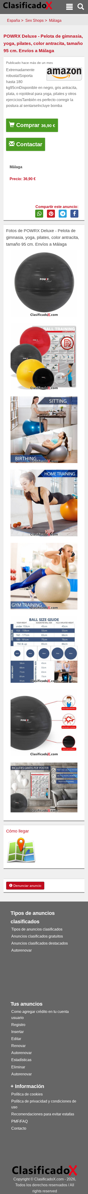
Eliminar (18, 1067)
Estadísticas (21, 1060)
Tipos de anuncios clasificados (36, 929)
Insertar (17, 1032)
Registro (18, 1025)
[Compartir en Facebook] (74, 214)
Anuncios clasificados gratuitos (37, 936)
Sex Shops (34, 20)
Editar (16, 1039)
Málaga (55, 20)
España (13, 20)
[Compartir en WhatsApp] (39, 214)
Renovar (18, 1046)
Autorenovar (21, 950)
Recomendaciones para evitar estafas (42, 1114)
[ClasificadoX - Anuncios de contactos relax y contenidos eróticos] (44, 1170)
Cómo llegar (17, 831)
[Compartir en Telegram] (63, 214)
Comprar (35, 125)
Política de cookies (27, 1094)
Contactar (28, 144)
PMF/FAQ (19, 1121)
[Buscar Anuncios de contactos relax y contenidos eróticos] (80, 7)
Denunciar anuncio (26, 885)
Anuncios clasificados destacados (39, 943)
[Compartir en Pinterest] (51, 214)
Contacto (18, 1128)
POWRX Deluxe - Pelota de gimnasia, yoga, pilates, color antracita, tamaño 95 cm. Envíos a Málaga (43, 43)
